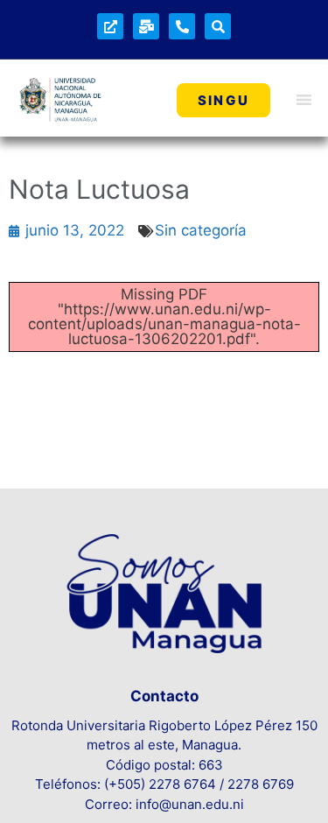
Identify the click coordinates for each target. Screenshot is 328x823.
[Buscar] (218, 26)
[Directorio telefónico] (182, 26)
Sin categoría (201, 230)
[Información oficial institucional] (110, 26)
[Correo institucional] (146, 26)
